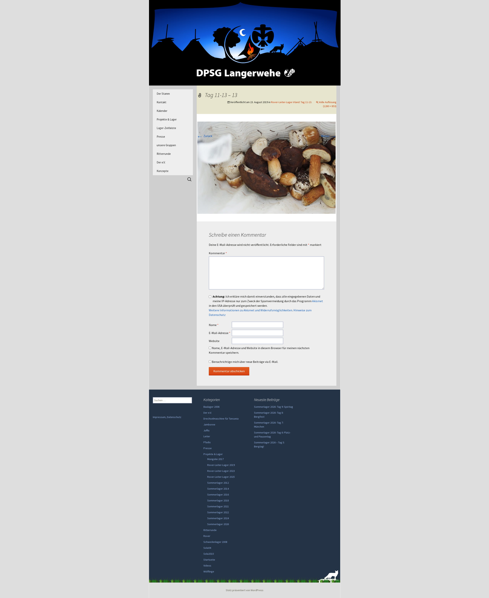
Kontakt (161, 102)
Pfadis (207, 442)
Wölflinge (208, 571)
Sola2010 (208, 553)
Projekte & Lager (167, 119)
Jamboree (209, 424)
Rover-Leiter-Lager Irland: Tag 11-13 (291, 102)
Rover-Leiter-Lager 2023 (221, 471)
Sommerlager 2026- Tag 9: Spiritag (273, 406)
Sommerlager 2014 (218, 488)
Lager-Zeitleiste (166, 128)
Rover (206, 536)
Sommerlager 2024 (218, 518)
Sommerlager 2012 (218, 482)
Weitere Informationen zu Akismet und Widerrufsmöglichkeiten (250, 310)
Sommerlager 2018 (218, 500)
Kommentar (218, 253)
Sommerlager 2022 (218, 512)
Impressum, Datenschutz (167, 417)
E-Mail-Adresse (219, 333)
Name (214, 325)
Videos (207, 565)
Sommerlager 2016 (218, 494)
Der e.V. (161, 162)
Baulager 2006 (211, 406)
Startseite (209, 559)
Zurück (204, 136)
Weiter (328, 136)
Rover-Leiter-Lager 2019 (221, 465)
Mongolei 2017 (215, 459)
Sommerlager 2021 (218, 506)
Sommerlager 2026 (218, 524)
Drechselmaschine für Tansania (221, 418)
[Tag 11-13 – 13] (266, 167)
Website (214, 341)
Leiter (206, 436)
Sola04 (207, 548)
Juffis (206, 430)
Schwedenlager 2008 (215, 542)
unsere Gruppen (166, 145)
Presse (161, 136)
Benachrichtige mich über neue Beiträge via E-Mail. (245, 362)
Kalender (162, 111)
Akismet (317, 301)
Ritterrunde (164, 154)
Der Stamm (163, 93)
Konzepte (162, 171)
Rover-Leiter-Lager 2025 (221, 477)
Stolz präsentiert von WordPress (244, 590)
